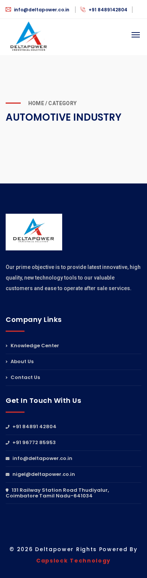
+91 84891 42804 (34, 427)
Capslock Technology (73, 560)
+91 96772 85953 (33, 442)
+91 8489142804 (107, 9)
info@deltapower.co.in (41, 9)
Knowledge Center (34, 346)
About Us (21, 361)
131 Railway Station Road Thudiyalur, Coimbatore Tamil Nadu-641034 (57, 492)
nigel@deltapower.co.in (43, 474)
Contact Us (24, 377)
